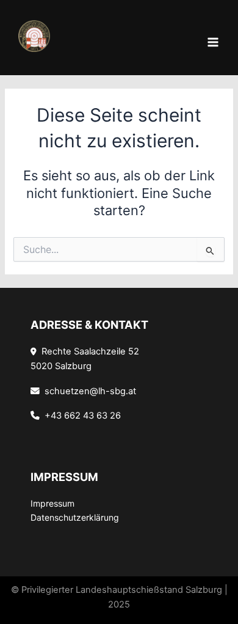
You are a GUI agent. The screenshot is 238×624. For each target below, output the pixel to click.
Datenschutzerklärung (75, 517)
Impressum (52, 503)
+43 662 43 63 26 (80, 415)
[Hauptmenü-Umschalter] (213, 42)
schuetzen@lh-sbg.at (88, 391)
